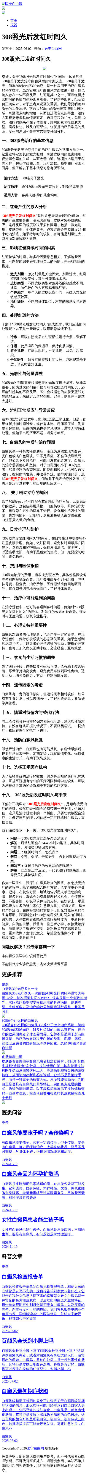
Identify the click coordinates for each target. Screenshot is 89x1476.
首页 (13, 20)
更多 (5, 984)
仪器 (13, 25)
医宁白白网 (53, 48)
